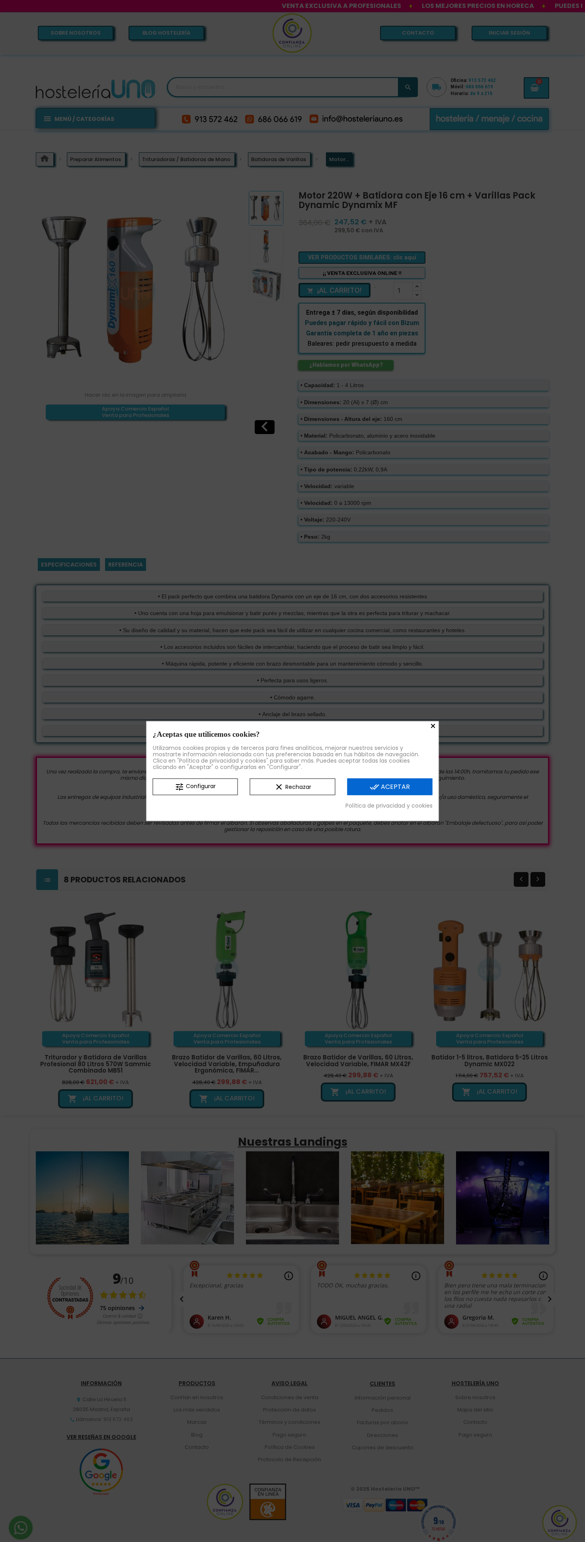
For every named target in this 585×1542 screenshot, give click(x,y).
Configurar (195, 786)
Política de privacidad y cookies (389, 805)
